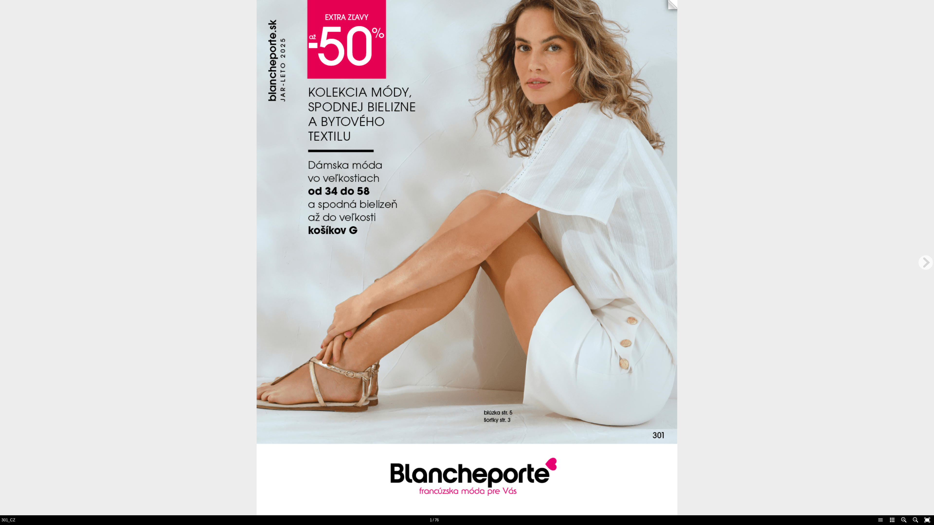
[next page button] (925, 262)
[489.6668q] (593, 360)
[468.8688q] (581, 196)
